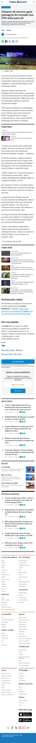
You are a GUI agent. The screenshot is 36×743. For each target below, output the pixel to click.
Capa (2, 560)
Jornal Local (22, 676)
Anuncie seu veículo (6, 676)
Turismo (3, 589)
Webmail (3, 627)
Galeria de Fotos (23, 636)
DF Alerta (21, 673)
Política (3, 565)
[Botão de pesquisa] (34, 2)
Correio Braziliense (9, 557)
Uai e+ (20, 705)
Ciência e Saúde (5, 579)
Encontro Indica (22, 694)
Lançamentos (22, 624)
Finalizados (21, 602)
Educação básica (23, 560)
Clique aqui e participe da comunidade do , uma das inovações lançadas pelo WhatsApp (17, 311)
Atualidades (22, 691)
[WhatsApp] (2, 42)
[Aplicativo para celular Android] (25, 720)
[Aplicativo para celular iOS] (25, 714)
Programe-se (4, 635)
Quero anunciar (22, 649)
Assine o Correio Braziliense (8, 609)
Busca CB (3, 604)
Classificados (24, 647)
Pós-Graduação (22, 584)
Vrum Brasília (22, 680)
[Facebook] (6, 42)
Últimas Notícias (23, 572)
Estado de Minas (23, 700)
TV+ (2, 642)
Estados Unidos (8, 350)
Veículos (21, 654)
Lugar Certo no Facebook (25, 638)
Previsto (21, 595)
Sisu (20, 579)
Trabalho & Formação (24, 565)
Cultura (20, 574)
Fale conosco (22, 586)
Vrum (3, 670)
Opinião (3, 581)
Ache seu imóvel (23, 617)
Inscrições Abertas (23, 600)
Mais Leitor (4, 645)
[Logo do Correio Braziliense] (18, 2)
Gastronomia (4, 622)
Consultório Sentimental (7, 619)
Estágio (20, 567)
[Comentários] (16, 42)
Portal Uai (21, 702)
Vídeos (3, 685)
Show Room (22, 631)
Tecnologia (4, 586)
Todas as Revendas (6, 692)
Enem (20, 570)
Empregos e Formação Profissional (24, 657)
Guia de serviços (23, 629)
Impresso (5, 594)
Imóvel (21, 614)
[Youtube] (23, 728)
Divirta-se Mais (7, 630)
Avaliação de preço (6, 683)
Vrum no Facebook (6, 690)
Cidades (3, 563)
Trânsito (3, 591)
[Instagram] (19, 728)
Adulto (20, 660)
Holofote (3, 584)
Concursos (23, 590)
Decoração (21, 634)
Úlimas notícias (22, 627)
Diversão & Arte (5, 574)
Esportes (3, 577)
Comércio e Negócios (24, 665)
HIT (2, 640)
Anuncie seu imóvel (23, 619)
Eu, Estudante (24, 557)
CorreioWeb (6, 614)
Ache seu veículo (5, 673)
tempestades (7, 354)
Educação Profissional (24, 581)
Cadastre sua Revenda (7, 694)
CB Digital (3, 602)
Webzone (3, 624)
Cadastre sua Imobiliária (25, 643)
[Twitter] (9, 42)
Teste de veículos (5, 680)
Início (3, 30)
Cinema (3, 633)
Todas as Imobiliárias (24, 641)
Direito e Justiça (5, 600)
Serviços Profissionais (24, 663)
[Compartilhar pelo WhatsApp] (24, 412)
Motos (3, 687)
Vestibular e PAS (23, 577)
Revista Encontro (26, 684)
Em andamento (22, 597)
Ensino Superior (22, 563)
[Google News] (13, 42)
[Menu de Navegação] (2, 2)
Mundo (9, 30)
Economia (3, 570)
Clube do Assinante (6, 607)
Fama (2, 617)
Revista (20, 689)
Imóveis (21, 652)
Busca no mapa (22, 622)
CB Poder (21, 678)
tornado (18, 354)
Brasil (2, 567)
